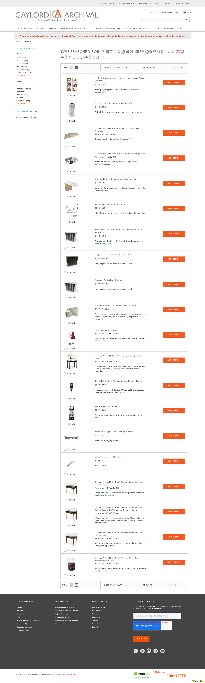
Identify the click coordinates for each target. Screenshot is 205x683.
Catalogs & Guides (24, 627)
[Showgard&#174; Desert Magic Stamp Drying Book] (71, 193)
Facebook (96, 617)
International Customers (64, 607)
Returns (20, 610)
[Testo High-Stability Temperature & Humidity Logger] (71, 395)
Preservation (24, 28)
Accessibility (71, 674)
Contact (167, 3)
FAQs (19, 617)
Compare (65, 95)
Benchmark (22, 100)
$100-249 (22, 63)
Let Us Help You (25, 602)
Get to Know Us (98, 607)
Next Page (181, 67)
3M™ (19, 85)
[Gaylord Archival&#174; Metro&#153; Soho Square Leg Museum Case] (71, 369)
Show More (20, 75)
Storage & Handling (108, 28)
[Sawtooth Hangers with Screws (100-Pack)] (71, 445)
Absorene (21, 91)
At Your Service (63, 602)
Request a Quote (23, 624)
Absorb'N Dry (23, 88)
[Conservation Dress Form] (71, 344)
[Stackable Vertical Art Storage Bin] (71, 294)
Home (17, 42)
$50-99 (21, 60)
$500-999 (22, 69)
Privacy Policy (60, 674)
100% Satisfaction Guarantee (29, 620)
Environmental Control (76, 28)
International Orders (149, 3)
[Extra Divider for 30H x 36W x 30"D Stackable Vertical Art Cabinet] (71, 243)
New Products (172, 28)
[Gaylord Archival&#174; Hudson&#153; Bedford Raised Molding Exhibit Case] (71, 496)
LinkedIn (95, 627)
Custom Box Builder (127, 3)
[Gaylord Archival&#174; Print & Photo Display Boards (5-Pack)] (71, 167)
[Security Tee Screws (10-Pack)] (71, 470)
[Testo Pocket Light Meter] (71, 420)
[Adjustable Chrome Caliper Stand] (71, 218)
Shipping (20, 614)
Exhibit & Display (46, 28)
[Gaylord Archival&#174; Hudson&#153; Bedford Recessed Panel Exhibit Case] (71, 546)
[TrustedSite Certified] (142, 675)
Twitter (95, 620)
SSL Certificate (160, 672)
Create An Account (170, 12)
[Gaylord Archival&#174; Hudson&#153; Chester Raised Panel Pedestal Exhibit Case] (71, 571)
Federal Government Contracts (67, 610)
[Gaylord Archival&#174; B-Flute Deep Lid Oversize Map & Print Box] (71, 142)
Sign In (152, 12)
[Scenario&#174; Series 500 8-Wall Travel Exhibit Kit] (71, 319)
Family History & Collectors (142, 28)
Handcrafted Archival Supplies (67, 620)
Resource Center (61, 624)
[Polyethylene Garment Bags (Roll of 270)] (71, 117)
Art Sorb (20, 97)
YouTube (95, 624)
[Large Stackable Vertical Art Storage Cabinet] (71, 268)
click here (167, 36)
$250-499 (22, 66)
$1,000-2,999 (24, 72)
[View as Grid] (70, 67)
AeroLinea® (22, 94)
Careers (95, 614)
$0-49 (21, 57)
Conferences (97, 610)
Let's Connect (99, 602)
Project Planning (61, 614)
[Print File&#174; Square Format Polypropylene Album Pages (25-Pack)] (71, 92)
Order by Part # (107, 3)
